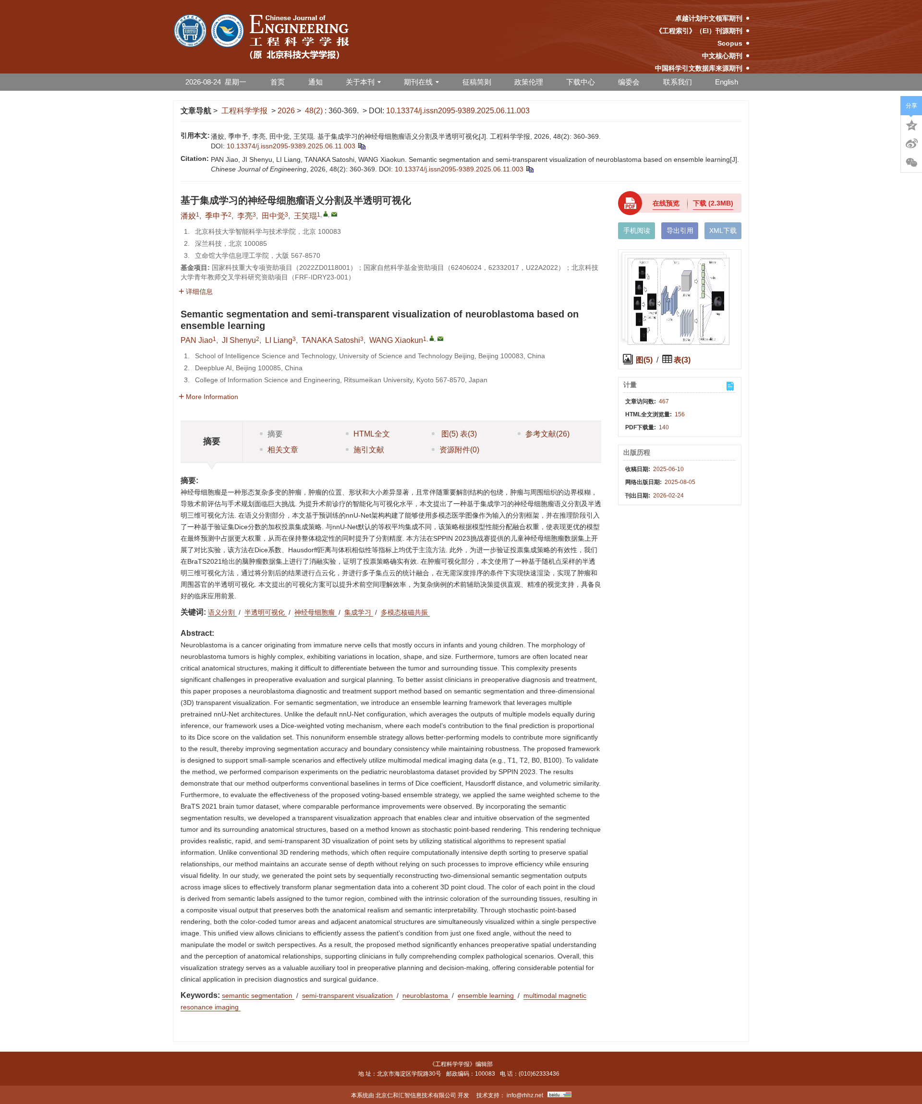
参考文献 (547, 434)
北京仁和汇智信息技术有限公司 (416, 1095)
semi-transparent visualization (348, 995)
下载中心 (580, 82)
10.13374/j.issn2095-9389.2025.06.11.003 (458, 111)
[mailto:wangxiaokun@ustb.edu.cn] (334, 214)
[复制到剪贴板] (361, 146)
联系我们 (677, 82)
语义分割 (222, 612)
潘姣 (188, 216)
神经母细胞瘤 (315, 612)
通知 (315, 82)
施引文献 (368, 450)
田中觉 (273, 216)
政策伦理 (528, 82)
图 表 (458, 434)
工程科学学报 (244, 111)
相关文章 (282, 450)
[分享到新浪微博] (911, 143)
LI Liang (278, 340)
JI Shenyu (239, 340)
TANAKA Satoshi (331, 340)
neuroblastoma (426, 995)
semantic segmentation (258, 995)
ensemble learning (487, 995)
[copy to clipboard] (529, 169)
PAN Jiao (197, 340)
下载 (713, 203)
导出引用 (680, 230)
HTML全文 (371, 434)
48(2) (315, 111)
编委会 (629, 82)
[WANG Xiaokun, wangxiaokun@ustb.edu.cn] (431, 338)
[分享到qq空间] (911, 124)
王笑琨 (305, 216)
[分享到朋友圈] (911, 163)
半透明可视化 (265, 612)
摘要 (275, 434)
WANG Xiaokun (396, 340)
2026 (286, 111)
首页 (277, 82)
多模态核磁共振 (405, 612)
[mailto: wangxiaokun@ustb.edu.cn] (440, 338)
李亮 (245, 216)
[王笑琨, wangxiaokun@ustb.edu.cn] (325, 214)
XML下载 (723, 230)
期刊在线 (418, 82)
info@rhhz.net (525, 1095)
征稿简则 (476, 82)
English (726, 82)
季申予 (216, 216)
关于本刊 (360, 82)
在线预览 (666, 203)
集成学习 (358, 612)
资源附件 (459, 450)
